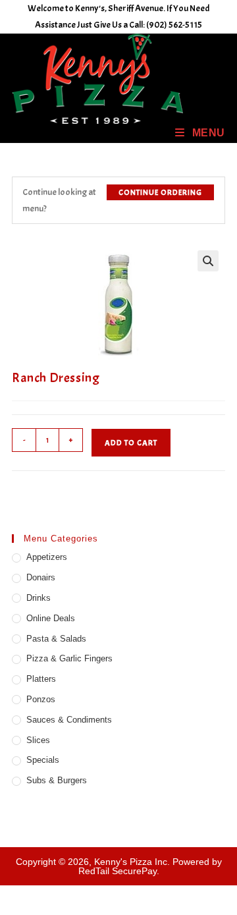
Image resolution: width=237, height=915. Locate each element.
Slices (38, 740)
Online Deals (50, 618)
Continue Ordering (160, 192)
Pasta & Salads (56, 639)
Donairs (40, 577)
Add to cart (131, 442)
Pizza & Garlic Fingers (69, 658)
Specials (42, 760)
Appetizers (46, 557)
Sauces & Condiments (69, 720)
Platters (41, 679)
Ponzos (40, 699)
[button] (208, 260)
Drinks (38, 598)
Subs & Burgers (56, 780)
